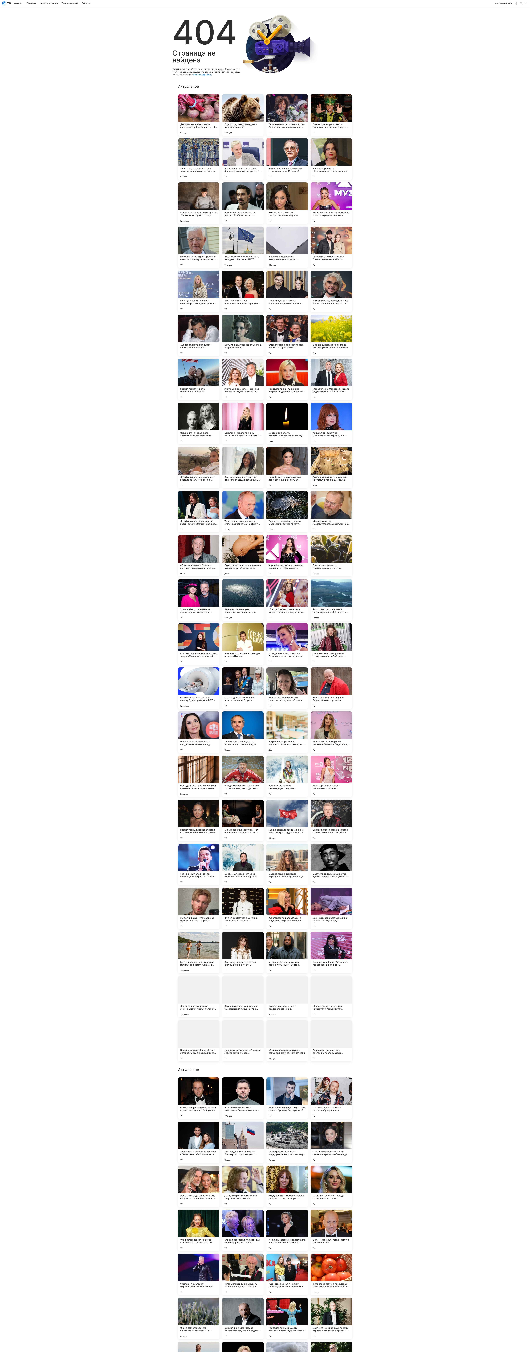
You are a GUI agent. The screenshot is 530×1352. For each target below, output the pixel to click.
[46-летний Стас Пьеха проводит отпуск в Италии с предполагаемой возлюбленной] (243, 644)
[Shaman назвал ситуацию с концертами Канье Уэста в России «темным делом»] (331, 996)
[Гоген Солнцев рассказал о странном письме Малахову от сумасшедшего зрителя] (331, 115)
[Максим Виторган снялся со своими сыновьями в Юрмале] (243, 864)
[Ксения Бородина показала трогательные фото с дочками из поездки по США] (331, 1261)
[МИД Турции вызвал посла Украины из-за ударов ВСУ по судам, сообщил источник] (287, 1305)
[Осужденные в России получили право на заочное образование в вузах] (198, 776)
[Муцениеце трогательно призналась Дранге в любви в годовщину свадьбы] (287, 291)
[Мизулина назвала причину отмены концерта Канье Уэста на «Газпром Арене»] (243, 423)
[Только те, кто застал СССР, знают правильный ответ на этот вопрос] (198, 159)
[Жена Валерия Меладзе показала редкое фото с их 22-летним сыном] (331, 379)
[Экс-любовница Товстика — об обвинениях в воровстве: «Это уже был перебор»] (243, 820)
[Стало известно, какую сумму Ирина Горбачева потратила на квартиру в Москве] (287, 1173)
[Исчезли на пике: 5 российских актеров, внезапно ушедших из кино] (198, 1040)
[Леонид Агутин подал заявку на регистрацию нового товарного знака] (198, 1261)
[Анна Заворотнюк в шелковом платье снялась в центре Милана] (198, 1173)
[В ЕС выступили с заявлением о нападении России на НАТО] (243, 247)
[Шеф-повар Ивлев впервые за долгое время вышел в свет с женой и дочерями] (198, 1305)
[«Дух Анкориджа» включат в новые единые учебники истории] (287, 1040)
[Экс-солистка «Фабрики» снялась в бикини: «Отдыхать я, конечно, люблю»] (331, 732)
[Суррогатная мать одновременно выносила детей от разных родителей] (243, 555)
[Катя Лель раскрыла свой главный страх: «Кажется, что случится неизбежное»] (243, 1261)
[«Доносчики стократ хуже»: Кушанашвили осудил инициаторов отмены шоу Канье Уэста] (198, 335)
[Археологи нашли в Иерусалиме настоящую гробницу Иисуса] (331, 467)
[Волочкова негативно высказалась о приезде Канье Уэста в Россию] (331, 1129)
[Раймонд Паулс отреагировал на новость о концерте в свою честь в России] (198, 247)
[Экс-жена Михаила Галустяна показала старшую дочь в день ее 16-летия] (243, 467)
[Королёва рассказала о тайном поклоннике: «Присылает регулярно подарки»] (287, 555)
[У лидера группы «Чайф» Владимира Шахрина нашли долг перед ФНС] (287, 1085)
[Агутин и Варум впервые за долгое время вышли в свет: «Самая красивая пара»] (198, 600)
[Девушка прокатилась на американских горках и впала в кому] (198, 996)
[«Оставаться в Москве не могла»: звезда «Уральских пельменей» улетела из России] (198, 644)
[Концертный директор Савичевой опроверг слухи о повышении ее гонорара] (331, 423)
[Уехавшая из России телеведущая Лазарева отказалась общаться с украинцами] (287, 776)
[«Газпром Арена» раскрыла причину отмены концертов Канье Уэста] (287, 952)
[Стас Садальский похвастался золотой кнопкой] (287, 1261)
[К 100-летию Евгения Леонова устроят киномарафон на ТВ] (243, 1129)
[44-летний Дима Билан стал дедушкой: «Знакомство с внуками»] (243, 203)
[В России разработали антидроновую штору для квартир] (287, 247)
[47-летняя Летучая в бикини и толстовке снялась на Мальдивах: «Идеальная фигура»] (243, 908)
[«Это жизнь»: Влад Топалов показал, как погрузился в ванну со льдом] (198, 864)
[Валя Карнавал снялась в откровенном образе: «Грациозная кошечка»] (331, 776)
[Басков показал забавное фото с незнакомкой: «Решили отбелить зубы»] (331, 820)
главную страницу (202, 74)
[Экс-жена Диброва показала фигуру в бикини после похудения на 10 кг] (243, 952)
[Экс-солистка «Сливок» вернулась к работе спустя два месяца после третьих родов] (243, 1217)
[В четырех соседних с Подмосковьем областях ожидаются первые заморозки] (331, 555)
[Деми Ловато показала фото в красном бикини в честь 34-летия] (287, 467)
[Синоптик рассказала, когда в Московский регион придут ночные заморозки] (287, 511)
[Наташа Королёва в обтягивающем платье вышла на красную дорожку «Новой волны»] (331, 159)
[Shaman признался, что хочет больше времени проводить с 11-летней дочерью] (243, 159)
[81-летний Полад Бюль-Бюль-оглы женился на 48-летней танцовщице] (287, 159)
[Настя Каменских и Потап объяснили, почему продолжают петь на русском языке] (243, 1085)
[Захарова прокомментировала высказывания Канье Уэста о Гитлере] (243, 996)
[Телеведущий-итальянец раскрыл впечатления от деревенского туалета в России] (331, 1305)
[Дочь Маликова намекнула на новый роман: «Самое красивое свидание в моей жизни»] (198, 511)
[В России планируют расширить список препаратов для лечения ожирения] (198, 1129)
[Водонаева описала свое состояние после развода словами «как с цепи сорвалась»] (331, 1040)
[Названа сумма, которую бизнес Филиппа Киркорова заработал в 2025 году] (331, 291)
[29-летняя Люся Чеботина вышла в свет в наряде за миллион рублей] (331, 203)
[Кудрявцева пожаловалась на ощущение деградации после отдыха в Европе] (287, 908)
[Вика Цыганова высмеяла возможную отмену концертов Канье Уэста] (198, 291)
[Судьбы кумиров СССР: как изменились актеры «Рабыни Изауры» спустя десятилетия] (243, 1173)
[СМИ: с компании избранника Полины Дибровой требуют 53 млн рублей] (287, 1217)
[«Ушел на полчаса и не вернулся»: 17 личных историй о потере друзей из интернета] (198, 203)
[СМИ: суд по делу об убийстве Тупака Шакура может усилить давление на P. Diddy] (331, 864)
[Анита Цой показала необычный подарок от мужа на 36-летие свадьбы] (243, 379)
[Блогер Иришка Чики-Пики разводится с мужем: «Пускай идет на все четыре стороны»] (287, 688)
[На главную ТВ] (8, 3)
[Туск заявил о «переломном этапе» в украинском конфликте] (243, 511)
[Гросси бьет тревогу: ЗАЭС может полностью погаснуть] (243, 732)
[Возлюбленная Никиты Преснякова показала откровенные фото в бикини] (198, 379)
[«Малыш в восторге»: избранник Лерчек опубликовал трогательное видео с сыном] (243, 1040)
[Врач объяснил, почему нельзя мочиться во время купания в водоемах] (198, 952)
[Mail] (4, 3)
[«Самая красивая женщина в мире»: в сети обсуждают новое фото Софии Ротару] (287, 600)
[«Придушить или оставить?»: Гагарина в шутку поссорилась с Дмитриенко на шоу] (287, 644)
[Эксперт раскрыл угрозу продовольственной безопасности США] (287, 996)
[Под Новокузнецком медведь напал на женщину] (243, 115)
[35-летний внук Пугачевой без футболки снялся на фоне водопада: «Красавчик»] (198, 908)
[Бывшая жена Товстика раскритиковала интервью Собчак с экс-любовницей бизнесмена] (287, 203)
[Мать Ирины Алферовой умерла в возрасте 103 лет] (243, 335)
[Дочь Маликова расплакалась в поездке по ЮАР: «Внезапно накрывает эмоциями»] (198, 467)
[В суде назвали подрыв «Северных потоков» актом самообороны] (243, 600)
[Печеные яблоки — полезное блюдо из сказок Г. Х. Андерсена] (198, 1217)
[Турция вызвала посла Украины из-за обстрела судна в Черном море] (287, 820)
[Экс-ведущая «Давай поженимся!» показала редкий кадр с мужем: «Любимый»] (243, 291)
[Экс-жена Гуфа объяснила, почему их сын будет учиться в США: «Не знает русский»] (287, 1129)
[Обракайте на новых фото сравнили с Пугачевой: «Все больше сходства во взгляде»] (198, 423)
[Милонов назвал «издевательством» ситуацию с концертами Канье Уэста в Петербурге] (331, 511)
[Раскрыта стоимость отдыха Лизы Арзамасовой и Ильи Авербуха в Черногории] (331, 247)
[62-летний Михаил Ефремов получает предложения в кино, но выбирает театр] (198, 555)
